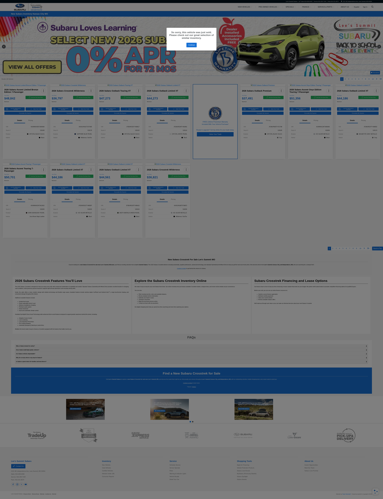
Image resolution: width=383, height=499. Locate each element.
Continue (191, 45)
